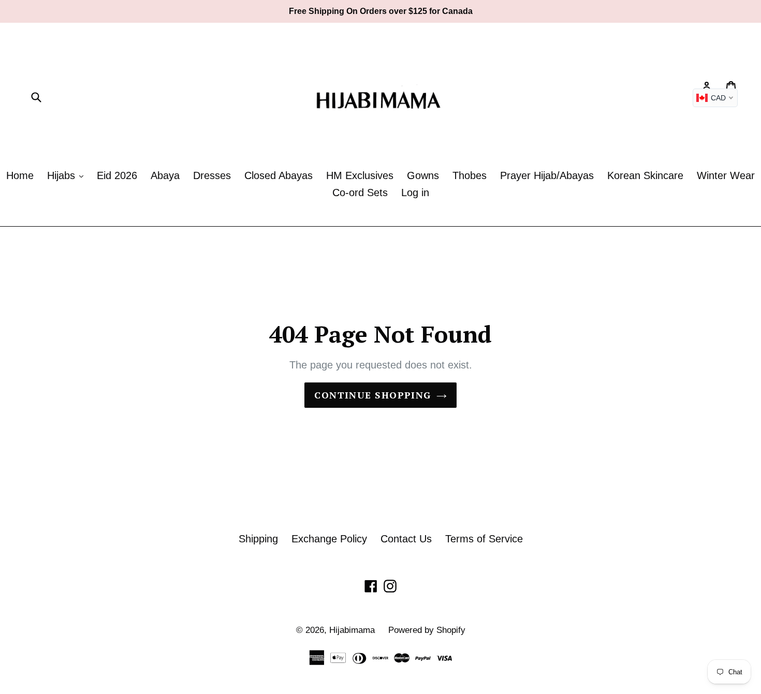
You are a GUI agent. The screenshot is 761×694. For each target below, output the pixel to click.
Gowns (423, 175)
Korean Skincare (645, 175)
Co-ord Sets (360, 192)
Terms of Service (484, 538)
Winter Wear (726, 175)
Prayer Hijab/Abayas (547, 175)
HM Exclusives (359, 175)
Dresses (212, 175)
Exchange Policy (329, 538)
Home (20, 175)
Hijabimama (352, 630)
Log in (415, 192)
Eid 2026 (117, 175)
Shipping (258, 538)
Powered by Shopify (426, 630)
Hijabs (62, 175)
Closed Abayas (278, 175)
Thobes (469, 175)
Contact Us (406, 538)
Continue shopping (372, 395)
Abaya (165, 175)
